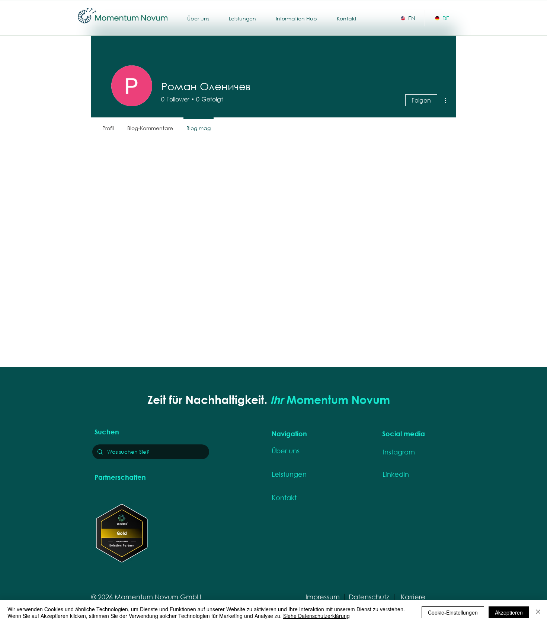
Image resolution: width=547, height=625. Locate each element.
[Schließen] (538, 612)
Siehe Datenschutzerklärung (316, 615)
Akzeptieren (509, 612)
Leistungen (289, 474)
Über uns (286, 451)
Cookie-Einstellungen (453, 612)
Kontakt (284, 497)
